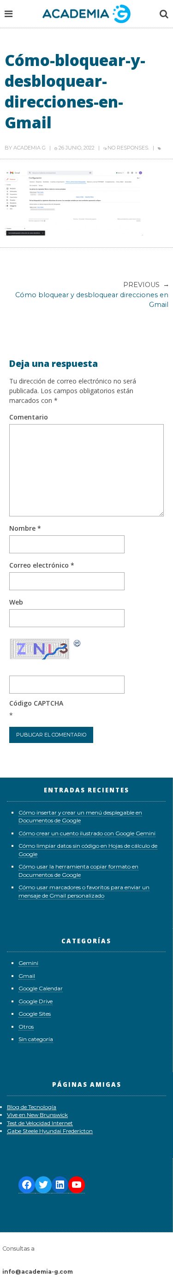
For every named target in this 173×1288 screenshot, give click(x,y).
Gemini (28, 962)
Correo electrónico (41, 565)
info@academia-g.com (37, 1271)
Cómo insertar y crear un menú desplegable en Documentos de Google (80, 816)
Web (16, 602)
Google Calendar (40, 988)
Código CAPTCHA (36, 703)
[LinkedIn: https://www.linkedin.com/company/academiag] (60, 1184)
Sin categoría (35, 1039)
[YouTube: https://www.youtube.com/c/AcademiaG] (76, 1184)
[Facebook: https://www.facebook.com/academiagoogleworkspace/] (26, 1184)
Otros (26, 1026)
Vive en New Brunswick (37, 1114)
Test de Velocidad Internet (40, 1123)
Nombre (25, 528)
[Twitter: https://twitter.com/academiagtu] (43, 1184)
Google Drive (35, 1001)
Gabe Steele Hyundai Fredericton (50, 1130)
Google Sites (34, 1013)
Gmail (26, 975)
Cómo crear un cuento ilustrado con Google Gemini (86, 833)
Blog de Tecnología (31, 1106)
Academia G (29, 147)
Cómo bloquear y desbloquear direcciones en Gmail (91, 295)
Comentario (28, 417)
